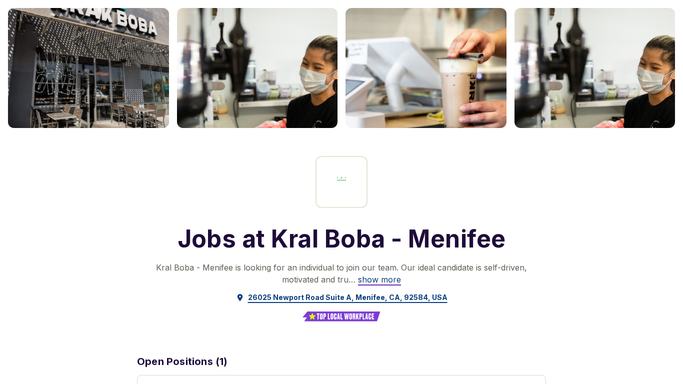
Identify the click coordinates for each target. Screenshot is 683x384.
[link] (379, 280)
